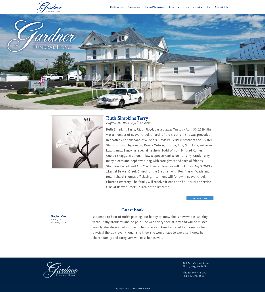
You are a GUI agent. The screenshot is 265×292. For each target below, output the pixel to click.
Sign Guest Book (200, 198)
